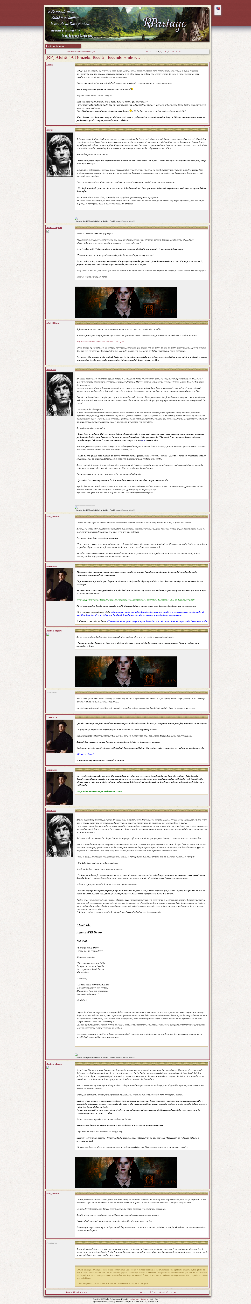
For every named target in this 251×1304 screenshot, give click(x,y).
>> (180, 51)
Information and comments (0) (81, 51)
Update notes (134, 1299)
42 (173, 51)
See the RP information (76, 1292)
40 (166, 51)
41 (169, 51)
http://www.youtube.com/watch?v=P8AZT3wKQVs (100, 341)
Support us (144, 1299)
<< (147, 51)
